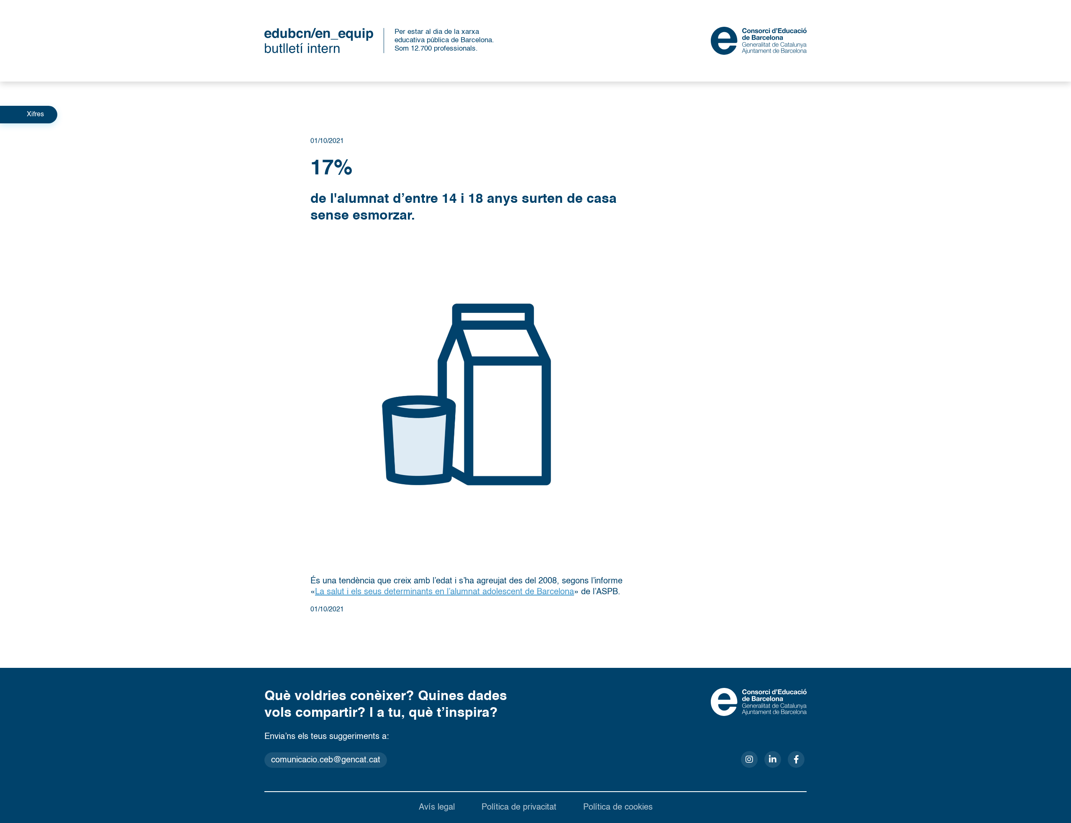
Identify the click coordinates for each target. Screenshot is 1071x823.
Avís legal (437, 807)
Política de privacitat (519, 807)
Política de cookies (618, 807)
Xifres (35, 114)
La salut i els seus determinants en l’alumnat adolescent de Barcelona (444, 592)
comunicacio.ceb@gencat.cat (325, 760)
